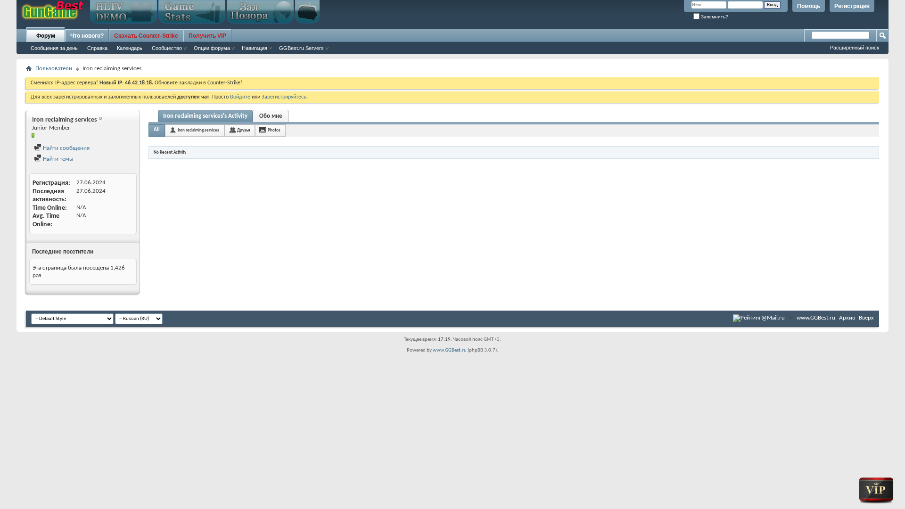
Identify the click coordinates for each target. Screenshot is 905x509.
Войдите (240, 97)
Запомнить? (713, 16)
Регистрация (852, 6)
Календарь (129, 48)
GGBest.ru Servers (301, 48)
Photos (274, 130)
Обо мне (270, 116)
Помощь (808, 6)
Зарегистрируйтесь (284, 97)
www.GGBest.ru (816, 318)
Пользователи (53, 69)
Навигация (254, 48)
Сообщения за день (54, 48)
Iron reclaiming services (198, 130)
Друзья (243, 130)
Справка (97, 48)
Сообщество (167, 48)
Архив (847, 318)
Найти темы (57, 159)
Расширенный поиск (854, 47)
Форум (45, 36)
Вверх (866, 318)
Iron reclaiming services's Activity (205, 116)
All (157, 129)
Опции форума (212, 48)
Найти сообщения (65, 148)
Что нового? (87, 36)
